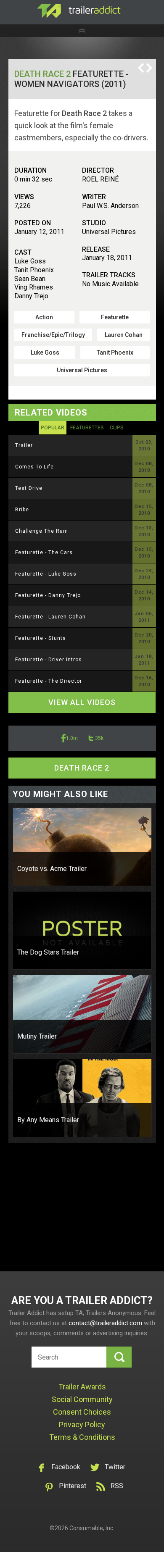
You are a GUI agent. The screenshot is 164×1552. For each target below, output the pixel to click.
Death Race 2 (42, 74)
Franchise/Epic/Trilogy (53, 334)
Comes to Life (34, 467)
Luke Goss (45, 352)
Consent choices (82, 1411)
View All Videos (82, 702)
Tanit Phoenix (115, 352)
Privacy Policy (82, 1424)
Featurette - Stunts (40, 638)
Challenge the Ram (41, 531)
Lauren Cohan (124, 334)
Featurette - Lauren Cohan (50, 617)
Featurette (115, 317)
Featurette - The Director (48, 681)
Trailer (24, 445)
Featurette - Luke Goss (46, 574)
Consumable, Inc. (91, 1528)
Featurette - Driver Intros (48, 660)
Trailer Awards (82, 1386)
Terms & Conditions (82, 1437)
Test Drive (28, 488)
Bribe (22, 510)
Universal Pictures (82, 370)
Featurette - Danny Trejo (48, 595)
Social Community (82, 1399)
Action (44, 317)
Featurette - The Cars (44, 552)
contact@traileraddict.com (105, 1323)
